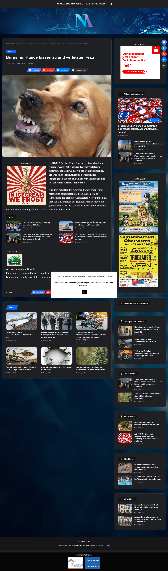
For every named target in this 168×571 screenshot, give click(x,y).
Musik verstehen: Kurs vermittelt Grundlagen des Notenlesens (146, 467)
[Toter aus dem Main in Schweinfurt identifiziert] (125, 343)
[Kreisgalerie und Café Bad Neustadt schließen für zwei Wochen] (125, 508)
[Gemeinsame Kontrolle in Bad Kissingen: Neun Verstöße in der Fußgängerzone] (56, 321)
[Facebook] (164, 42)
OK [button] (84, 292)
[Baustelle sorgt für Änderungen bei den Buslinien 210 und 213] (66, 226)
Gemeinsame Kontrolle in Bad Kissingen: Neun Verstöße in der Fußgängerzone (55, 334)
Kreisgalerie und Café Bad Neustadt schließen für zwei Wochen (146, 507)
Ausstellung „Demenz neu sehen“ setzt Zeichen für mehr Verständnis (147, 519)
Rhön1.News (80, 545)
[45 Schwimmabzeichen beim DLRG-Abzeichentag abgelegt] (125, 480)
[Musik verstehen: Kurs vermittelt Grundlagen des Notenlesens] (125, 468)
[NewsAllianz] (84, 21)
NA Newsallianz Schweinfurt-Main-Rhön (30, 44)
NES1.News (106, 545)
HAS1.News (90, 545)
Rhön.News (72, 545)
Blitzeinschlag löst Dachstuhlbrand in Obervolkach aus (20, 334)
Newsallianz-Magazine (69, 4)
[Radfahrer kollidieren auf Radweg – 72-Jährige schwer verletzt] (21, 356)
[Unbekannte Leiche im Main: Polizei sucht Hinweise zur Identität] (125, 331)
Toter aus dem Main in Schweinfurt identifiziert (145, 340)
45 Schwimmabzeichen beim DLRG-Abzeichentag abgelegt (147, 478)
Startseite (11, 44)
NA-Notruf (50, 44)
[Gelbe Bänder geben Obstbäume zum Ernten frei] (125, 426)
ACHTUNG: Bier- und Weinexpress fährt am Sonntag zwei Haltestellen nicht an (146, 437)
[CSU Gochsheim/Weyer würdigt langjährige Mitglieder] (13, 226)
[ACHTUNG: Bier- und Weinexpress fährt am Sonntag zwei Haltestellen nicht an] (125, 438)
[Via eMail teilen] (164, 65)
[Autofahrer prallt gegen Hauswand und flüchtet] (56, 356)
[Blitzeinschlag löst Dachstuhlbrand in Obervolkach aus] (21, 321)
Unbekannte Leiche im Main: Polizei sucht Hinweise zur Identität (147, 329)
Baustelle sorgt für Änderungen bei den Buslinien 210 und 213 (91, 223)
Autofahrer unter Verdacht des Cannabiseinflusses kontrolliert (147, 396)
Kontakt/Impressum (96, 4)
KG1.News (98, 545)
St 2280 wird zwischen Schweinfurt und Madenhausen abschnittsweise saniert (91, 236)
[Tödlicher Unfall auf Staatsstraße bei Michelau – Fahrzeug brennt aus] (125, 355)
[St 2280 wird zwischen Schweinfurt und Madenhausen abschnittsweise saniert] (66, 238)
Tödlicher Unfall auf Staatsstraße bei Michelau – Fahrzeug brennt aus (146, 353)
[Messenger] (164, 59)
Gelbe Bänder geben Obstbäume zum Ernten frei (146, 423)
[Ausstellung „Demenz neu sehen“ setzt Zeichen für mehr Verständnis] (125, 521)
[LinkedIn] (164, 48)
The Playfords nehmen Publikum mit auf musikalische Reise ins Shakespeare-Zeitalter (37, 236)
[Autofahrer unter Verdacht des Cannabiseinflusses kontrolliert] (92, 356)
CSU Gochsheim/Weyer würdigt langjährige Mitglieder (37, 223)
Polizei (44, 209)
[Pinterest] (164, 53)
